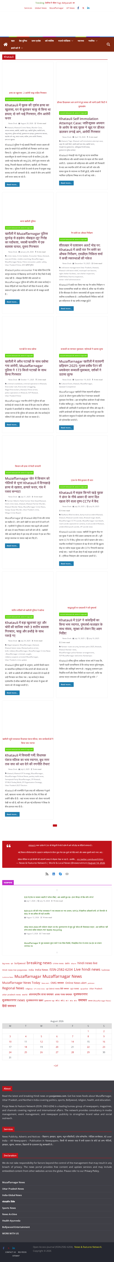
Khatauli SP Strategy (22, 773)
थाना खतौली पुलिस (28, 265)
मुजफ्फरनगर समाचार (41, 133)
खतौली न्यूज (24, 130)
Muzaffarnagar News (13, 262)
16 (104, 1041)
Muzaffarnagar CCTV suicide (70, 521)
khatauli (10, 127)
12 (41, 1041)
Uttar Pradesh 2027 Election (16, 785)
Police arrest (32, 389)
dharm (73, 963)
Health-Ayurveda (11, 1220)
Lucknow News (7, 977)
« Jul (56, 1065)
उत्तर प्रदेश (36, 40)
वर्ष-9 (75, 1001)
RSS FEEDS (22, 1252)
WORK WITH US (10, 1233)
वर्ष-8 (71, 1001)
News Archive (9, 1214)
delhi (67, 963)
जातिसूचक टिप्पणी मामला (82, 147)
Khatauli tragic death (92, 518)
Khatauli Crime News (22, 127)
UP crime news (39, 989)
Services (28, 8)
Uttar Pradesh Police (13, 265)
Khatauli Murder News (14, 507)
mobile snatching (24, 259)
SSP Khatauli (33, 393)
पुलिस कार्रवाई (17, 133)
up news (74, 988)
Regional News (13, 988)
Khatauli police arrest (30, 648)
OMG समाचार (57, 982)
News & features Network (87, 1246)
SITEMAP (15, 1256)
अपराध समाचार (9, 130)
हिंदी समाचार (9, 1006)
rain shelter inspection (85, 273)
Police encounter (29, 262)
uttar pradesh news (11, 994)
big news (6, 963)
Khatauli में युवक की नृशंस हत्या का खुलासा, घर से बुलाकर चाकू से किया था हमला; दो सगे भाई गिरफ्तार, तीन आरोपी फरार (28, 111)
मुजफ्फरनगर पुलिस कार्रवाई (67, 150)
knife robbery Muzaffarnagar (16, 651)
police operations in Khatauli (16, 393)
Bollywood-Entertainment (16, 1227)
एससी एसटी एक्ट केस (79, 144)
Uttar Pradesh (95, 988)
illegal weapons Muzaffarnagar (19, 645)
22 (88, 1046)
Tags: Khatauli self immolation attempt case (85, 141)
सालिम (26, 136)
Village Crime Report (13, 513)
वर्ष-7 (67, 1001)
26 (41, 1052)
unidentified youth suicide (69, 527)
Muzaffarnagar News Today (21, 983)
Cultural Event (66, 383)
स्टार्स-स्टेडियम (64, 40)
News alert (45, 983)
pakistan (91, 983)
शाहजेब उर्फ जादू (10, 136)
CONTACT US (10, 1252)
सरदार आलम (19, 136)
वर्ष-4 (57, 1000)
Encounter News (35, 256)
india (31, 969)
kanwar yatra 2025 (86, 646)
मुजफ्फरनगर (81, 994)
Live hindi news (87, 969)
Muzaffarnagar (56, 8)
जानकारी (46, 1144)
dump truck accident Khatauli (91, 514)
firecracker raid (11, 387)
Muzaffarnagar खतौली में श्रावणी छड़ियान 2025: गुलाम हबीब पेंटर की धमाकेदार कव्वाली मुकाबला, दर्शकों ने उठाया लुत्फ (81, 368)
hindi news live (87, 963)
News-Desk (12, 123)
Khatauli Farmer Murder (35, 504)
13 (57, 1041)
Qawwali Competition (67, 387)
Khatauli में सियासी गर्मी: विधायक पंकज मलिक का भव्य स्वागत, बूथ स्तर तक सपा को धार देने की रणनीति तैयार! (27, 759)
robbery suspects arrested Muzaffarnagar (21, 657)
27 (57, 1052)
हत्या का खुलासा (10, 139)
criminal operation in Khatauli (34, 383)
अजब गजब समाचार (63, 994)
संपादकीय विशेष (8, 1201)
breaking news (39, 962)
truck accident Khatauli (95, 524)
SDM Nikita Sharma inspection (71, 276)
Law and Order (11, 259)
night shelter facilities (67, 273)
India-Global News (12, 1195)
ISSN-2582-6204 (61, 969)
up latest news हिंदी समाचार (57, 988)
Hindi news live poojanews (14, 970)
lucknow (105, 969)
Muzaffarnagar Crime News (34, 507)
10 (10, 1041)
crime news (11, 256)
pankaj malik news (36, 776)
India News (41, 969)
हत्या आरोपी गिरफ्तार (35, 136)
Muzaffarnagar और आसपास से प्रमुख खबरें (19, 99)
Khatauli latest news (13, 648)
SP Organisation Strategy (32, 782)
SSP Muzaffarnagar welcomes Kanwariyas (75, 655)
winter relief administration (69, 279)
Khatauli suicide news (74, 518)
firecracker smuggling (26, 387)
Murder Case (37, 127)
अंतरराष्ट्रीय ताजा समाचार (41, 994)
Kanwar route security (70, 646)
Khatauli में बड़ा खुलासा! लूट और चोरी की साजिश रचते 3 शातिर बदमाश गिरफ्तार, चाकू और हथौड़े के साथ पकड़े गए (27, 629)
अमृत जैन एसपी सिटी (65, 144)
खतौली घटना (90, 144)
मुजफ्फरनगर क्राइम (28, 133)
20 (57, 1046)
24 (10, 1052)
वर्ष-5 (63, 1000)
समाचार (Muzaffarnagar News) (99, 1000)
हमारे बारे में (15, 48)
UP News (70, 8)
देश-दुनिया (23, 40)
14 (72, 1041)
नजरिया (91, 40)
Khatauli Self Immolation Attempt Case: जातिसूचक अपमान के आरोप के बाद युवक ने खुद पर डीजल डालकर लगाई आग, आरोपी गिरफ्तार (82, 125)
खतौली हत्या (41, 130)
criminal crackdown (15, 383)
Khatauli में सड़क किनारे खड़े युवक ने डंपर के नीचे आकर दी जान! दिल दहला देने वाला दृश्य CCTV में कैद (81, 496)
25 (25, 1052)
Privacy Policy (92, 1171)
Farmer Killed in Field (15, 501)
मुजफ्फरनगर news (13, 1000)
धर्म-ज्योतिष (49, 40)
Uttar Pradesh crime (31, 510)
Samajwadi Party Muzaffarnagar (17, 779)
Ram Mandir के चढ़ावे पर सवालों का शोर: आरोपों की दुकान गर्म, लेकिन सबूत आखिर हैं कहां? (57, 896)
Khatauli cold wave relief (68, 270)
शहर (13, 40)
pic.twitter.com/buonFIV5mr (90, 859)
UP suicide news (86, 527)
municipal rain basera (87, 270)
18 (25, 1046)
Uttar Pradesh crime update (16, 660)
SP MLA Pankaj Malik (13, 782)
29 (88, 1052)
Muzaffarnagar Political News (16, 776)
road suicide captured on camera (72, 524)
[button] (71, 41)
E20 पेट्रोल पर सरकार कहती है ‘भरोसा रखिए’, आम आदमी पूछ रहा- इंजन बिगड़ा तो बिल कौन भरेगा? (59, 911)
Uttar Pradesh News (13, 1188)
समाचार (82, 1000)
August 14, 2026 (96, 862)
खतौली (17, 130)
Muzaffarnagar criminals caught (18, 654)
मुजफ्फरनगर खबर (34, 1000)
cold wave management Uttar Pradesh (76, 267)
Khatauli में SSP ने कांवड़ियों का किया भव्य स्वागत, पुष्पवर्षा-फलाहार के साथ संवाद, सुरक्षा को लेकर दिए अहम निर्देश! (81, 626)
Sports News (9, 1208)
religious (29, 989)
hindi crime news (11, 504)
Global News (41, 8)
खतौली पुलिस (32, 130)
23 (104, 1046)
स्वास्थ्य (81, 40)
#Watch (32, 845)
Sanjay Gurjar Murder (13, 510)
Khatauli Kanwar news (67, 649)
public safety (41, 262)
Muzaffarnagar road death (92, 521)
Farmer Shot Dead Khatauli (35, 501)
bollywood (19, 963)
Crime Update (22, 256)
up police (84, 989)
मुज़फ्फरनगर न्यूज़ (49, 1001)
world (25, 994)
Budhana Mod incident (70, 514)
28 (72, 1052)
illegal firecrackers (12, 389)
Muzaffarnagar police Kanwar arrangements (76, 652)
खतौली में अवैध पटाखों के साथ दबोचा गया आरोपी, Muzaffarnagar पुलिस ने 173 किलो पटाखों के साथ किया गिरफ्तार (26, 368)
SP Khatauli (35, 779)
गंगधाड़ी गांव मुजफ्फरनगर (66, 147)
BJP (12, 963)
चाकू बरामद (8, 133)
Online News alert (76, 982)
